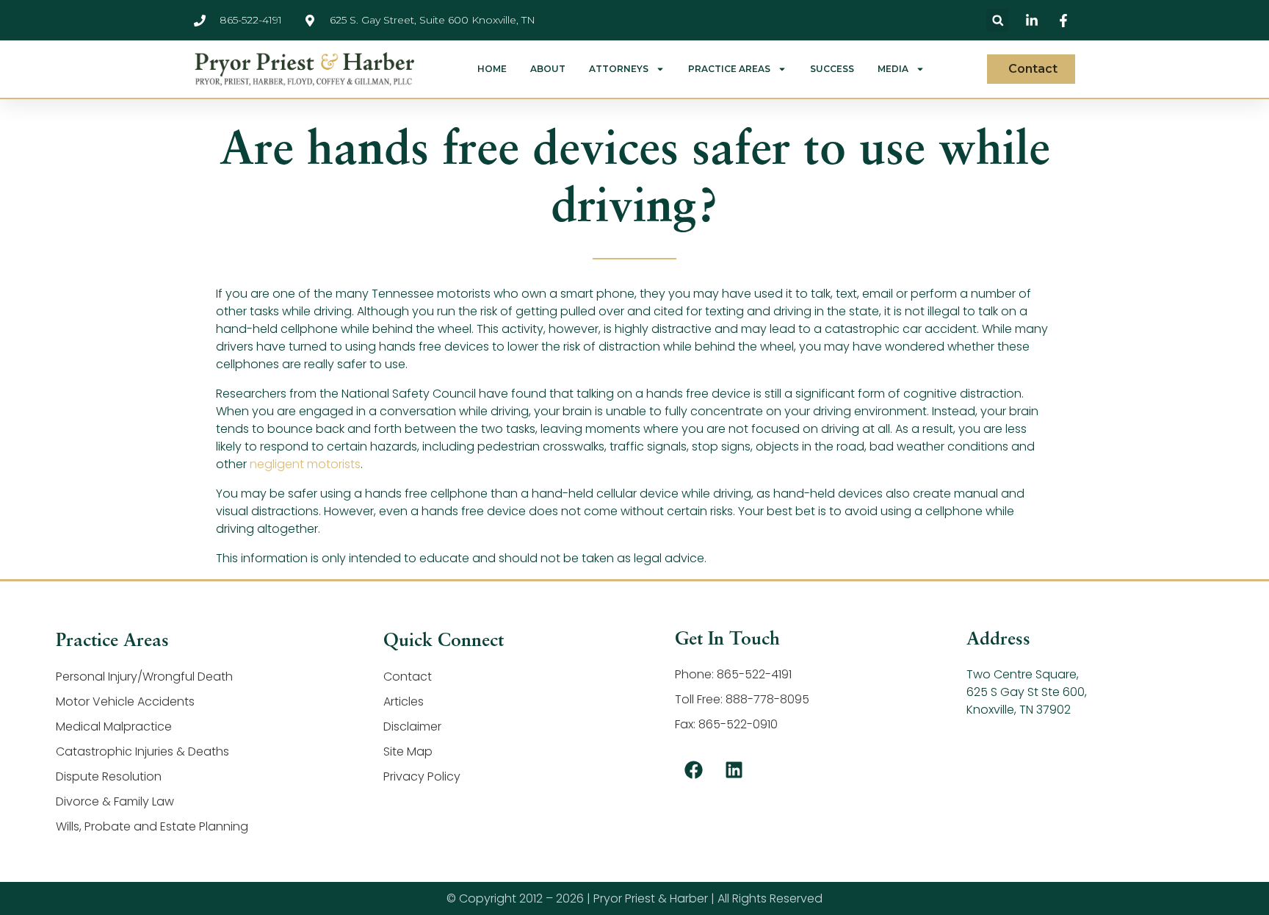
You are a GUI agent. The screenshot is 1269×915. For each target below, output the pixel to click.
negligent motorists (305, 464)
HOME (492, 69)
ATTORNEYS (618, 69)
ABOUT (547, 69)
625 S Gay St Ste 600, (1026, 691)
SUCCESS (832, 69)
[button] (997, 20)
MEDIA (893, 69)
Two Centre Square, (1022, 674)
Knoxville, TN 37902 (1018, 709)
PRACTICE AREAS (729, 69)
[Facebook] (693, 769)
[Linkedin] (733, 769)
